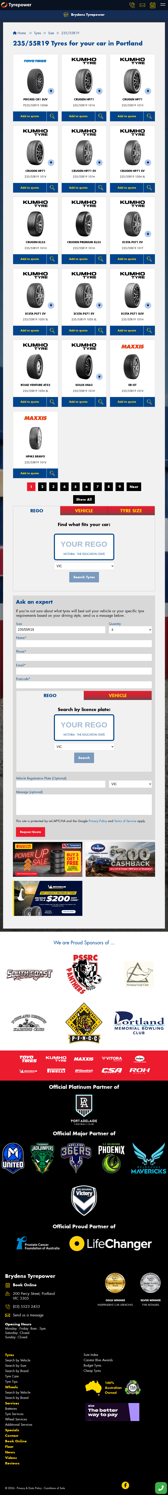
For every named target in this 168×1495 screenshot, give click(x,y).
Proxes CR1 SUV (35, 99)
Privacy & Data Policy (29, 1488)
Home (21, 33)
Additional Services (18, 1424)
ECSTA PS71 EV (132, 242)
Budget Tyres (92, 1365)
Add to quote (29, 116)
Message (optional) (29, 792)
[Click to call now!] (132, 5)
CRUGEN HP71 (84, 99)
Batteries (11, 1409)
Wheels (11, 1387)
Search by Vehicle (17, 1360)
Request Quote (30, 832)
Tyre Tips (11, 1381)
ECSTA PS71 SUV (132, 313)
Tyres (9, 1355)
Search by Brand (16, 1371)
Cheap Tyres (92, 1371)
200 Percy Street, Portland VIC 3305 (34, 1296)
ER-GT (132, 385)
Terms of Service (125, 821)
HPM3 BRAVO (35, 456)
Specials (12, 1430)
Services (12, 1403)
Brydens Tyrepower (87, 14)
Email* (21, 665)
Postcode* (23, 679)
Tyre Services (14, 1414)
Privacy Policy (98, 821)
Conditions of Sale (54, 1488)
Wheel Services (16, 1419)
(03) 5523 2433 (26, 1306)
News (10, 1452)
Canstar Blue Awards (98, 1360)
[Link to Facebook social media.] (125, 1485)
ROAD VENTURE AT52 (35, 385)
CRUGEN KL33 (35, 242)
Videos (11, 1457)
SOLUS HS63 (84, 385)
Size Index (91, 1355)
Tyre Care (12, 1376)
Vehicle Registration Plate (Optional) (41, 778)
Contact (11, 1435)
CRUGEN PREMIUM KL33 (84, 242)
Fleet (9, 1446)
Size (19, 624)
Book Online (16, 1441)
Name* (21, 638)
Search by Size (15, 1365)
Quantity (115, 624)
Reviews (12, 1463)
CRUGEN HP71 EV (84, 171)
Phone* (21, 651)
